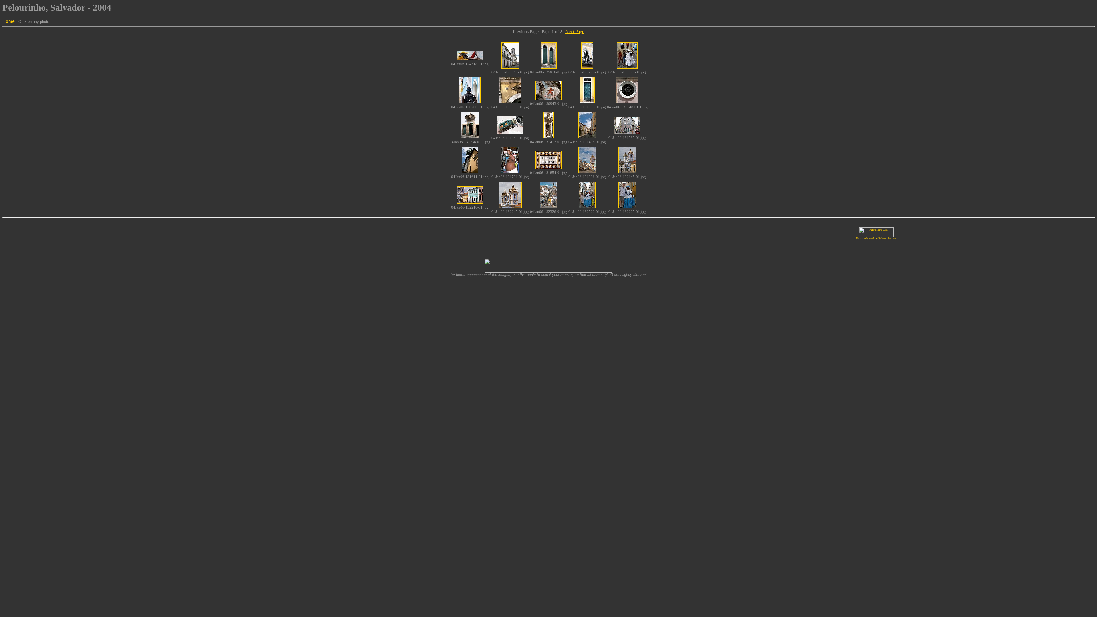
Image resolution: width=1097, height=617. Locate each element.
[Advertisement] (220, 234)
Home (8, 21)
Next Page (574, 31)
